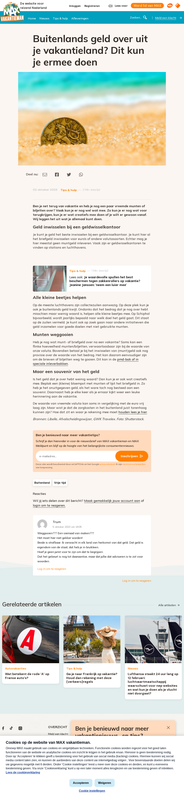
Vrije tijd (60, 482)
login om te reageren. (49, 505)
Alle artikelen (167, 605)
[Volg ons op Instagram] (20, 729)
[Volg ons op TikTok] (11, 729)
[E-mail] (45, 174)
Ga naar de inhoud (92, 3)
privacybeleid (107, 464)
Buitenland (42, 482)
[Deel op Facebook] (57, 174)
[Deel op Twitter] (69, 174)
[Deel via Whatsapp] (81, 174)
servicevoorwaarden (134, 464)
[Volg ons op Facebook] (3, 729)
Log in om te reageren (51, 569)
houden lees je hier (132, 412)
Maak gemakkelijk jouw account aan (112, 501)
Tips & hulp (69, 190)
